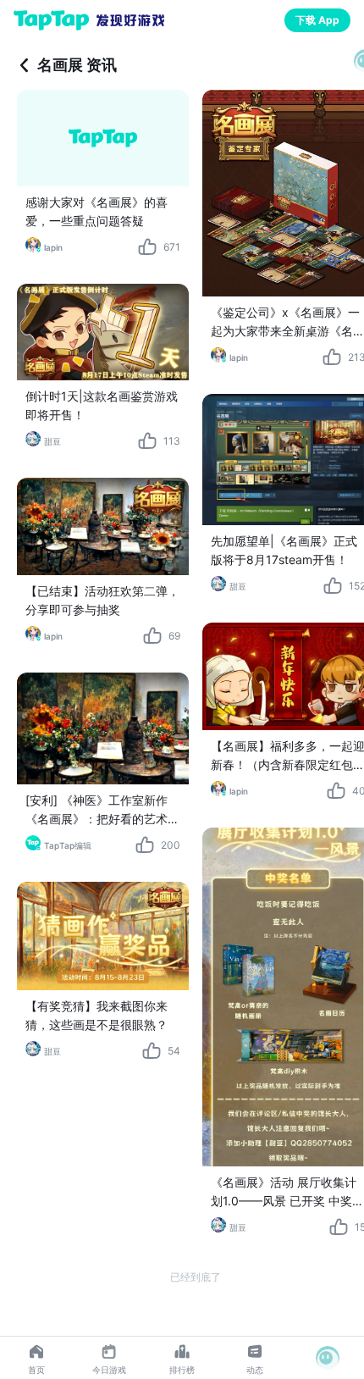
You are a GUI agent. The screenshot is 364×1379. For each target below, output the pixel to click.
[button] (327, 1358)
